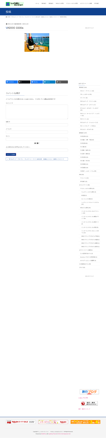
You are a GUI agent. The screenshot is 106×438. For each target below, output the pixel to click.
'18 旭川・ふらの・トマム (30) (88, 171)
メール (8, 129)
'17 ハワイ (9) (83, 97)
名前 (8, 121)
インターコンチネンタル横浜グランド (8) (90, 217)
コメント (9, 103)
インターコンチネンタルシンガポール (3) (90, 231)
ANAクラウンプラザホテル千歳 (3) (90, 236)
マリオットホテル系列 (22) (87, 188)
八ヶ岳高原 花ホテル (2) (86, 253)
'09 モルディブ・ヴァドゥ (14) (88, 101)
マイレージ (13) (84, 178)
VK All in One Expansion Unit (63, 433)
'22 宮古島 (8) (83, 143)
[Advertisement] (37, 64)
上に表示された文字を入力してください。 (18, 147)
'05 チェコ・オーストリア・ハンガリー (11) (90, 114)
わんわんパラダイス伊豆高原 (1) (88, 257)
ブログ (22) (82, 267)
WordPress (43, 433)
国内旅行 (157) (83, 133)
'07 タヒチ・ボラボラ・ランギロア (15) (89, 109)
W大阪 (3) (84, 195)
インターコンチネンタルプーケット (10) (90, 212)
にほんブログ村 (83, 398)
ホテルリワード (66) (84, 185)
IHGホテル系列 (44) (85, 207)
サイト (8, 136)
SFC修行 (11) (83, 181)
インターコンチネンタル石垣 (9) (89, 227)
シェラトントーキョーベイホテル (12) (90, 203)
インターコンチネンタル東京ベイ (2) (90, 223)
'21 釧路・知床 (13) (85, 150)
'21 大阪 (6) (83, 146)
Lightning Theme (52, 433)
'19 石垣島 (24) (84, 167)
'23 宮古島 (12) (84, 136)
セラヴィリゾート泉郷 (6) (86, 250)
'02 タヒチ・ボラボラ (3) (86, 129)
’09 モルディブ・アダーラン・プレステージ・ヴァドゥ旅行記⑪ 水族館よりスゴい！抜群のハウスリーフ (36, 159)
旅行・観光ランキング (84, 409)
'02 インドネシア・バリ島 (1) (88, 126)
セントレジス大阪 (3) (87, 199)
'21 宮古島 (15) (84, 157)
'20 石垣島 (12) (84, 164)
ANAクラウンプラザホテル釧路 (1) (90, 243)
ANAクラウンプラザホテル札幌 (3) (90, 239)
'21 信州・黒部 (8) (85, 153)
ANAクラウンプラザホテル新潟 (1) (90, 246)
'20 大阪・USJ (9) (85, 160)
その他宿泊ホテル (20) (85, 264)
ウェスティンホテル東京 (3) (88, 192)
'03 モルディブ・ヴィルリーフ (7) (89, 122)
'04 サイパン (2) (84, 119)
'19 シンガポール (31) (86, 94)
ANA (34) (81, 174)
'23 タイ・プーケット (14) (87, 91)
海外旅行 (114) (83, 87)
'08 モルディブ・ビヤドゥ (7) (88, 104)
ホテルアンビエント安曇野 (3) (88, 260)
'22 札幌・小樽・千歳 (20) (87, 139)
